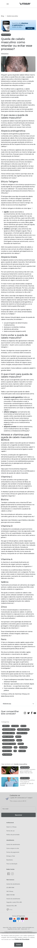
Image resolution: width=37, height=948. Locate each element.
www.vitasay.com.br (7, 696)
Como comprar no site (12, 848)
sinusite (6, 227)
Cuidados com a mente (23, 729)
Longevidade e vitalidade (9, 744)
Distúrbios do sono (22, 733)
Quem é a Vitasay (11, 827)
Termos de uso (10, 831)
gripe (31, 222)
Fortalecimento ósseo (8, 740)
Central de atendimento (13, 844)
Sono (15, 751)
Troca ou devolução (11, 864)
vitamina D (5, 529)
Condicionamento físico (8, 729)
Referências (7, 704)
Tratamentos (22, 751)
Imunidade (19, 740)
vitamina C (5, 492)
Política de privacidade (12, 834)
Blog (2, 16)
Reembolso (9, 860)
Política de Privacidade (22, 939)
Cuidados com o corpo (8, 733)
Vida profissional (7, 754)
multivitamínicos (22, 461)
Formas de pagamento (12, 852)
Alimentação (5, 726)
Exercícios (18, 736)
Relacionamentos (7, 747)
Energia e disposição (7, 736)
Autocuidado (15, 726)
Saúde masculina (12, 16)
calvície (15, 136)
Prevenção (21, 744)
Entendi (18, 944)
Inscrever (18, 815)
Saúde (15, 747)
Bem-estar (23, 726)
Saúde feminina (23, 747)
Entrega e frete (10, 856)
